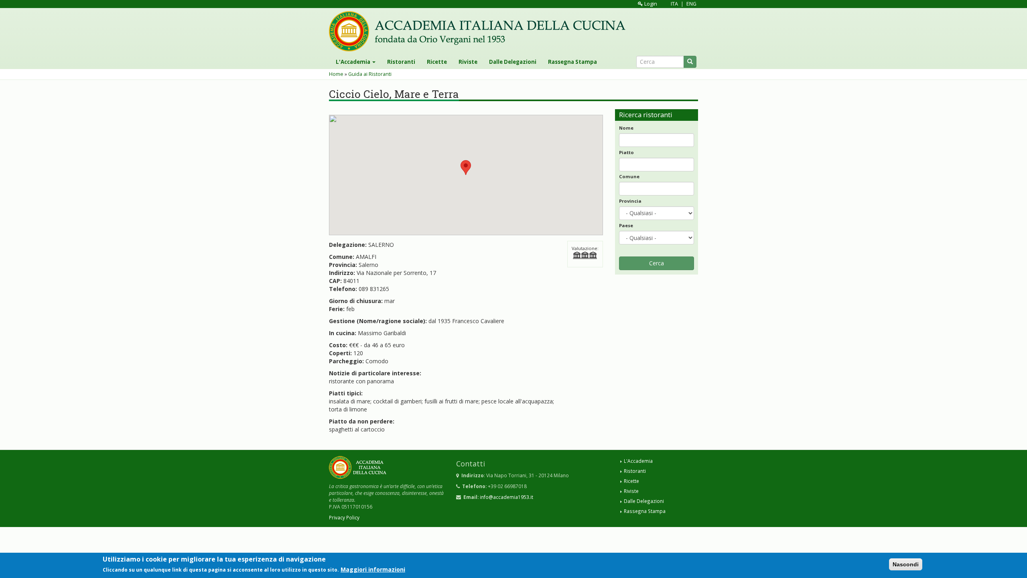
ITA (674, 3)
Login (650, 3)
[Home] (480, 31)
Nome (626, 128)
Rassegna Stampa (572, 61)
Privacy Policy (344, 517)
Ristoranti (401, 61)
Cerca (656, 263)
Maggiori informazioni (373, 569)
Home (336, 74)
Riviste (468, 61)
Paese (626, 225)
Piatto (626, 152)
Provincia (630, 201)
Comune (629, 176)
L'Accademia (353, 61)
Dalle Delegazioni (512, 61)
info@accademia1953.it (506, 497)
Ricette (437, 61)
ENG (691, 3)
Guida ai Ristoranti (370, 74)
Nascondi (906, 564)
